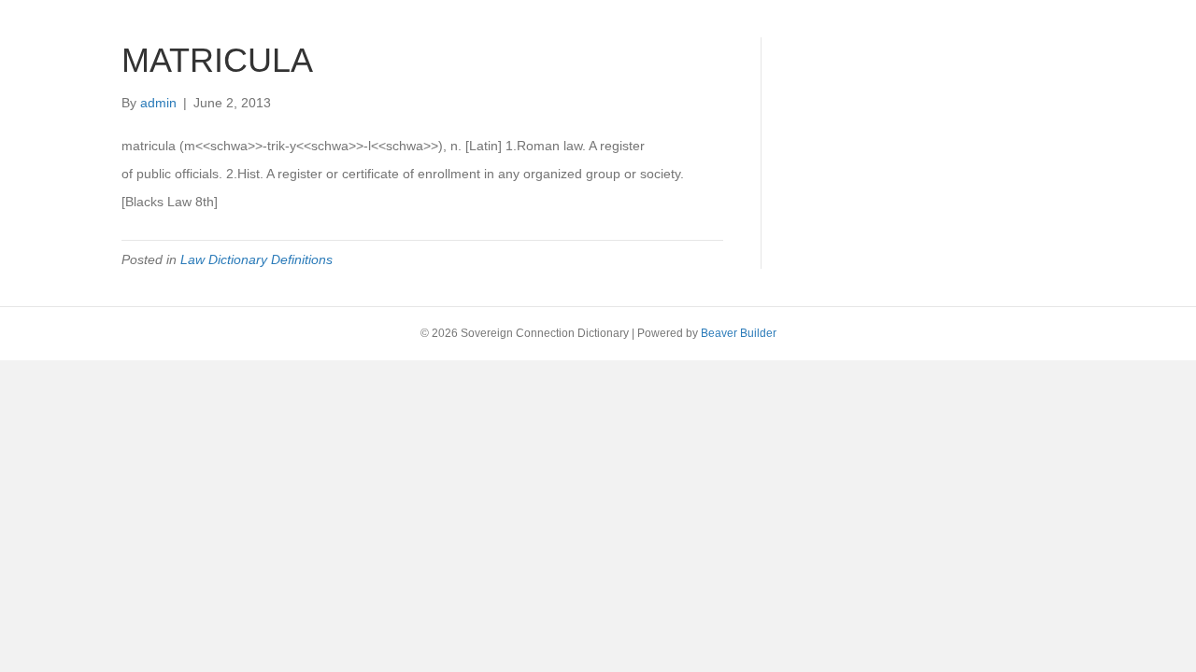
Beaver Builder (738, 333)
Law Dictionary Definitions (256, 259)
